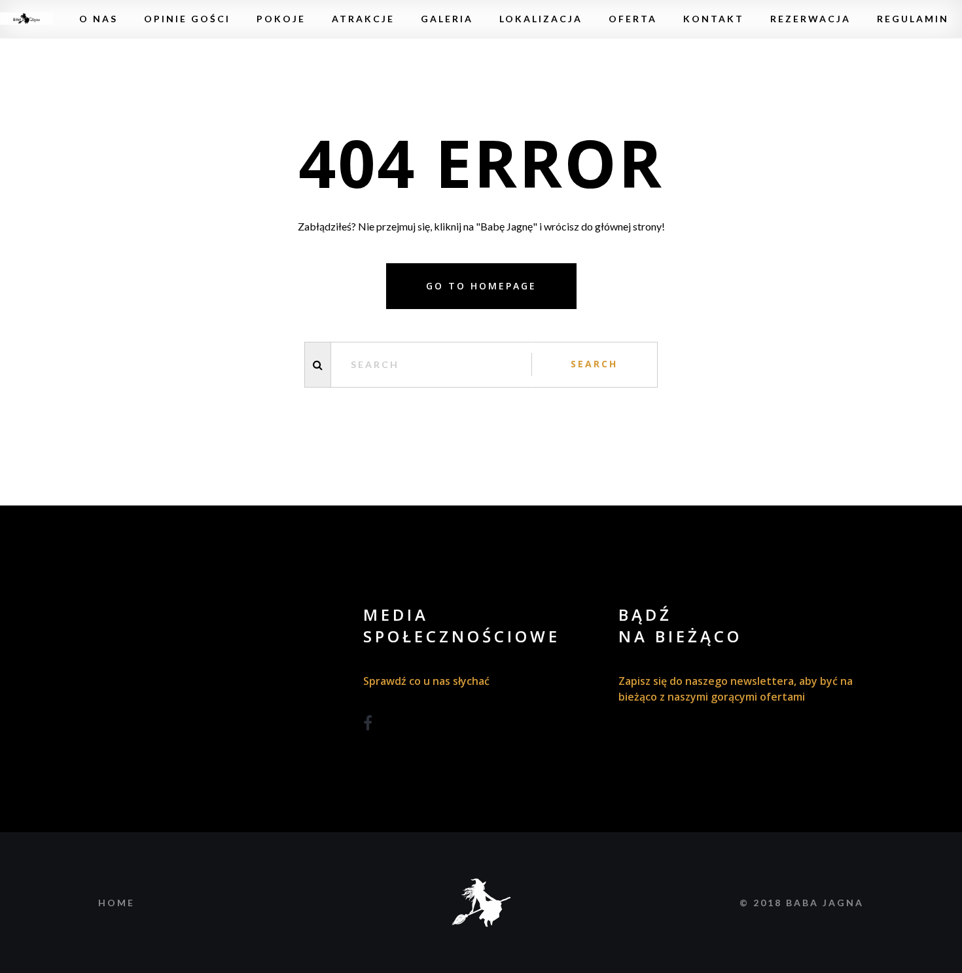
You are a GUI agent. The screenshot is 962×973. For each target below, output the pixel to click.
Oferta (633, 18)
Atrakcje (363, 18)
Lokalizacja (540, 18)
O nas (98, 18)
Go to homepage (481, 286)
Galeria (447, 18)
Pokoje (281, 18)
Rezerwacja (810, 18)
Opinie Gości (187, 18)
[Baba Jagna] (26, 18)
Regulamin (913, 18)
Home (116, 902)
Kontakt (713, 18)
